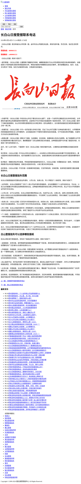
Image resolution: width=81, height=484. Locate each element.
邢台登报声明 (9, 420)
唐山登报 (8, 428)
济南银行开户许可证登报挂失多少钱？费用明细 (25, 357)
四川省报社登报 (10, 13)
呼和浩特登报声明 (11, 477)
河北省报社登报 (10, 11)
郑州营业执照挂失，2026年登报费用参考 (22, 308)
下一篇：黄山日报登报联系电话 (12, 285)
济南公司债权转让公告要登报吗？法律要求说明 (25, 383)
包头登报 (8, 475)
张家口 (7, 416)
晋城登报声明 (9, 458)
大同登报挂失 (9, 451)
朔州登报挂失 (9, 461)
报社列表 (8, 8)
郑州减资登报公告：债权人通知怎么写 (21, 312)
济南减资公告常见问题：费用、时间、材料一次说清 (26, 386)
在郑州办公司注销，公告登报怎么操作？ (22, 315)
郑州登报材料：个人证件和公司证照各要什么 (24, 293)
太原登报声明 (9, 449)
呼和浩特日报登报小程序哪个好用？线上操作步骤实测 (27, 400)
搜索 (21, 26)
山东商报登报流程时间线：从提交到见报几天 (24, 338)
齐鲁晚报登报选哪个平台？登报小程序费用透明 (25, 336)
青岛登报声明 (9, 439)
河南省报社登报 (10, 18)
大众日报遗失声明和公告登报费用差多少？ (23, 341)
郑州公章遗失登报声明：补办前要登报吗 (22, 305)
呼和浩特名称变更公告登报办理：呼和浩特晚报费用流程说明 (29, 395)
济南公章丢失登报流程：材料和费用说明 (22, 390)
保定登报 (8, 418)
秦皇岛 (7, 425)
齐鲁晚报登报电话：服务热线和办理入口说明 (24, 374)
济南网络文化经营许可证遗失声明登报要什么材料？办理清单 (29, 353)
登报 (6, 6)
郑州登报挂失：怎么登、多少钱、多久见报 (23, 296)
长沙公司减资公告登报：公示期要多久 (21, 317)
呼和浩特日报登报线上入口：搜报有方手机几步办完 (26, 398)
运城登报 (8, 465)
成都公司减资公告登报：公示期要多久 (21, 327)
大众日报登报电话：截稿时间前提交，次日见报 (25, 372)
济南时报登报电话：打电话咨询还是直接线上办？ (25, 367)
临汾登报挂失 (9, 470)
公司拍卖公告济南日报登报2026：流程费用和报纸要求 (27, 381)
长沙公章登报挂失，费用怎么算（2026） (22, 322)
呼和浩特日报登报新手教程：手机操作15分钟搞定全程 (27, 407)
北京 (6, 435)
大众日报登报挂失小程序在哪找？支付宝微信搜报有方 (27, 350)
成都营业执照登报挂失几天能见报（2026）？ (24, 334)
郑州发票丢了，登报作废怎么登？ (20, 298)
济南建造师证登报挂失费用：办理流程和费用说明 (25, 362)
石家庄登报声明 (10, 430)
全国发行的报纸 (10, 437)
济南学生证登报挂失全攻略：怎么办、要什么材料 (25, 364)
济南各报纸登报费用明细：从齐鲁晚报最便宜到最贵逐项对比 (29, 348)
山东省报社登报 (10, 15)
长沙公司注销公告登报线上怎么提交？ (21, 319)
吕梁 (6, 473)
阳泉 (6, 454)
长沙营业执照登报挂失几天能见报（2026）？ (24, 324)
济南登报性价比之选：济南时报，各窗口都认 (24, 343)
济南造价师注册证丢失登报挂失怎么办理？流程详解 (26, 355)
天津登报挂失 (9, 432)
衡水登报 (8, 446)
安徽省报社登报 (10, 20)
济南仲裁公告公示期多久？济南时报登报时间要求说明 (27, 379)
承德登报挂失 (9, 442)
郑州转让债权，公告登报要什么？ (20, 310)
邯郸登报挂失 (9, 423)
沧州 (6, 444)
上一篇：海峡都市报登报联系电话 (12, 281)
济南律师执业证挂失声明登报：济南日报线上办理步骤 (27, 360)
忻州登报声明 (9, 468)
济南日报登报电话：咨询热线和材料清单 (22, 369)
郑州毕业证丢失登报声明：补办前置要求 (22, 300)
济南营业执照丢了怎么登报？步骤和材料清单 (24, 393)
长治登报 (8, 456)
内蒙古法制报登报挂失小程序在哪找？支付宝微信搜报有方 (28, 405)
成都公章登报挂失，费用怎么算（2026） (22, 331)
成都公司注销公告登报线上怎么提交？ (21, 329)
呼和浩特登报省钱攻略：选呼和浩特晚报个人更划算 (26, 409)
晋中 (6, 463)
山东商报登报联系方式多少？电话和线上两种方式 (25, 376)
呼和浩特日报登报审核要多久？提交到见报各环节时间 (27, 402)
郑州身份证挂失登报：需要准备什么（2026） (24, 303)
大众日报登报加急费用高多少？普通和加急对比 (25, 345)
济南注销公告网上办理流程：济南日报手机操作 (25, 388)
